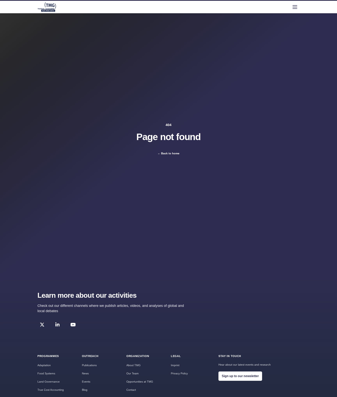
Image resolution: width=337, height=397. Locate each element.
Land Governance (48, 381)
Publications (89, 365)
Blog (84, 389)
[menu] (295, 7)
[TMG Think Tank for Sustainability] (46, 7)
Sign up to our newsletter (240, 376)
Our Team (132, 373)
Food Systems (46, 373)
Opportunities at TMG (139, 381)
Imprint (175, 365)
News (85, 373)
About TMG (133, 365)
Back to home (168, 153)
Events (86, 381)
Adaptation (44, 365)
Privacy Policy (179, 373)
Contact (131, 389)
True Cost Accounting (50, 389)
